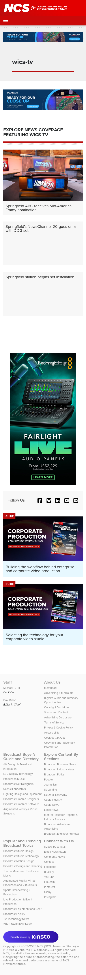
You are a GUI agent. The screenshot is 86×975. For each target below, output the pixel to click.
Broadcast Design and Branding (22, 866)
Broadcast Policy (54, 774)
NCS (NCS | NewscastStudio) (56, 946)
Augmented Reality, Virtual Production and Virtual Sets (20, 883)
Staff (7, 682)
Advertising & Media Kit (58, 693)
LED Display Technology (18, 774)
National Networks (55, 795)
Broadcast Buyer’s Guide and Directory (21, 756)
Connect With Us (59, 841)
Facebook (50, 867)
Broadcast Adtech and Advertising (57, 826)
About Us (52, 682)
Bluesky (49, 872)
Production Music (13, 779)
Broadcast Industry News (59, 769)
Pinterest (49, 887)
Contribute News (54, 857)
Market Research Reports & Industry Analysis (61, 817)
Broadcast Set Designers (18, 784)
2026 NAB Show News (17, 924)
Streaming (50, 790)
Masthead (50, 688)
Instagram (50, 897)
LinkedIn (49, 882)
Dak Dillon (9, 700)
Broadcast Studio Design (18, 851)
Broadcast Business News (60, 764)
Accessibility (51, 732)
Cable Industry (53, 800)
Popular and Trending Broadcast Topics (22, 843)
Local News (51, 810)
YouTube (49, 877)
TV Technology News (16, 919)
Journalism (51, 784)
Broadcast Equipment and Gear (22, 909)
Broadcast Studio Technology (21, 856)
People (48, 779)
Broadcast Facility (14, 914)
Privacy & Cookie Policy (58, 727)
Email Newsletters (55, 852)
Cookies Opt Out (54, 738)
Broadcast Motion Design (18, 861)
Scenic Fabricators (14, 789)
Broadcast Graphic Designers (21, 799)
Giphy (47, 892)
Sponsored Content (56, 712)
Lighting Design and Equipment (22, 794)
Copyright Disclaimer (57, 707)
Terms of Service (54, 722)
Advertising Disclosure (57, 717)
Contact (49, 862)
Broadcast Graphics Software (21, 804)
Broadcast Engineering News (61, 834)
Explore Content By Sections (61, 756)
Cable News (51, 805)
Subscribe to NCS (55, 847)
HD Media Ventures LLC (19, 950)
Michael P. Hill (12, 688)
